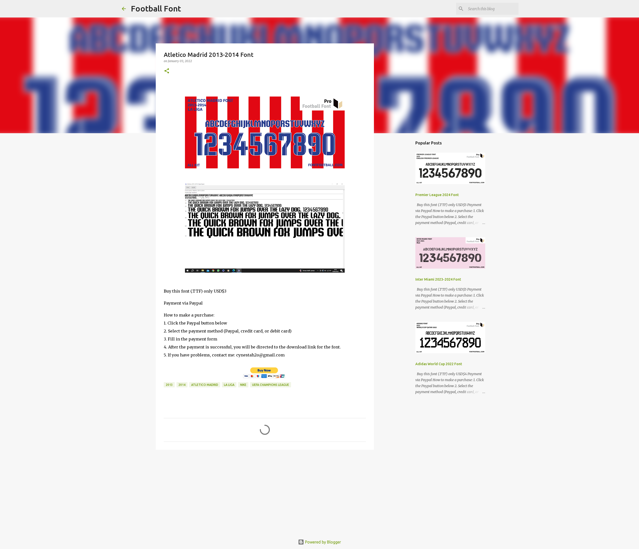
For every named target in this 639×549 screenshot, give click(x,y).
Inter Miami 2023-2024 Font (438, 279)
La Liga (229, 384)
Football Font (156, 8)
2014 (181, 384)
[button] (167, 71)
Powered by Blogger (322, 542)
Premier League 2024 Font (437, 195)
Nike (243, 384)
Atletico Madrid (204, 384)
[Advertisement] (265, 492)
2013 (169, 384)
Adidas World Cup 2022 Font (438, 364)
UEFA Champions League (270, 384)
